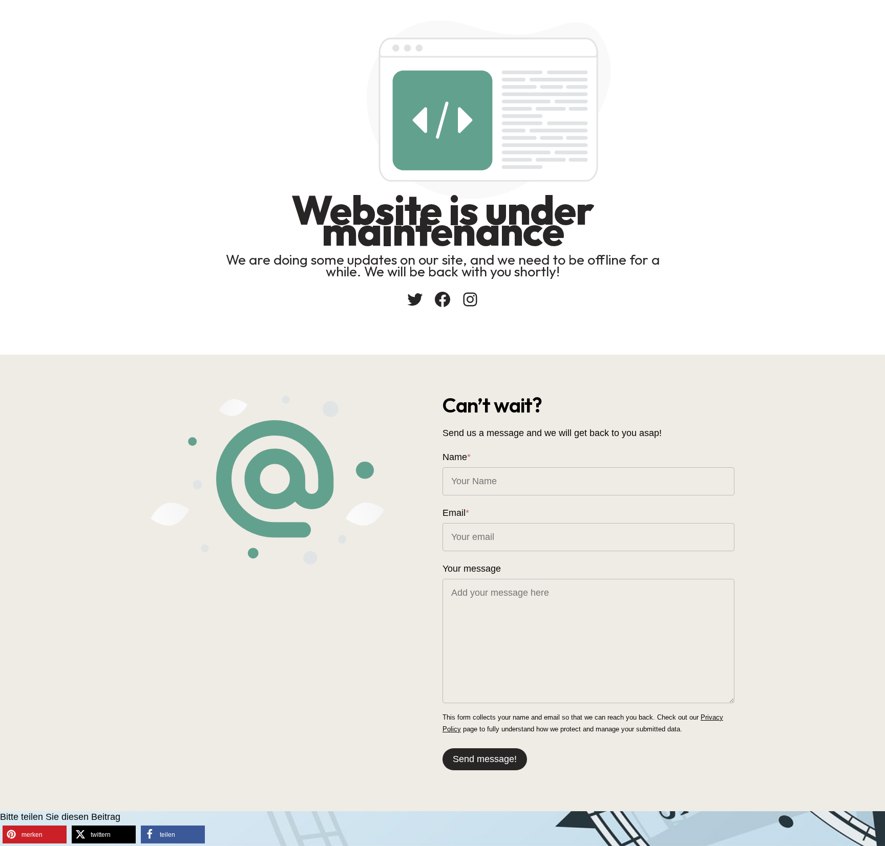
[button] (35, 834)
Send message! (485, 759)
